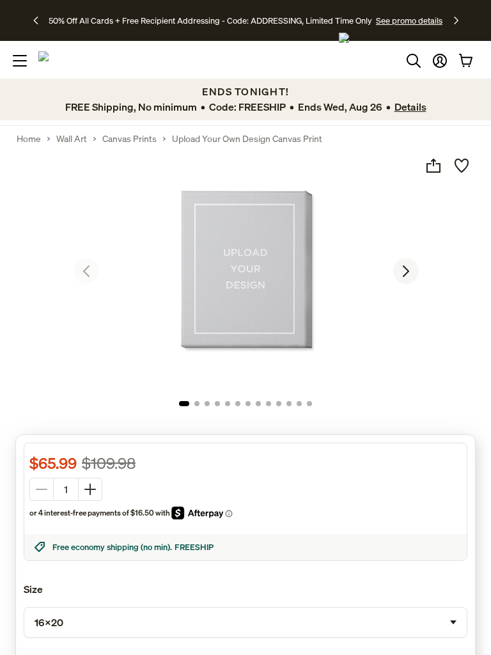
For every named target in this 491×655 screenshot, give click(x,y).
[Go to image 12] (299, 403)
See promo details (409, 20)
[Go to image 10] (278, 403)
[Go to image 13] (309, 403)
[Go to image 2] (196, 403)
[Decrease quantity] (41, 489)
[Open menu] (20, 61)
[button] (440, 61)
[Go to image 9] (268, 403)
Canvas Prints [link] (129, 138)
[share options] (433, 165)
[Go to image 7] (248, 403)
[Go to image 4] (217, 403)
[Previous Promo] (40, 20)
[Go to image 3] (207, 403)
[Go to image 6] (237, 403)
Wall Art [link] (71, 138)
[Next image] (406, 271)
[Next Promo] (456, 20)
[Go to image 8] (258, 403)
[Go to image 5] (227, 403)
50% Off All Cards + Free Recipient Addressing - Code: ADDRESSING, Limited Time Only (210, 20)
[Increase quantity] (90, 489)
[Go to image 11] (289, 403)
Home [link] (29, 138)
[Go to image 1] (184, 403)
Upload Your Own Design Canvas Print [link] (247, 138)
